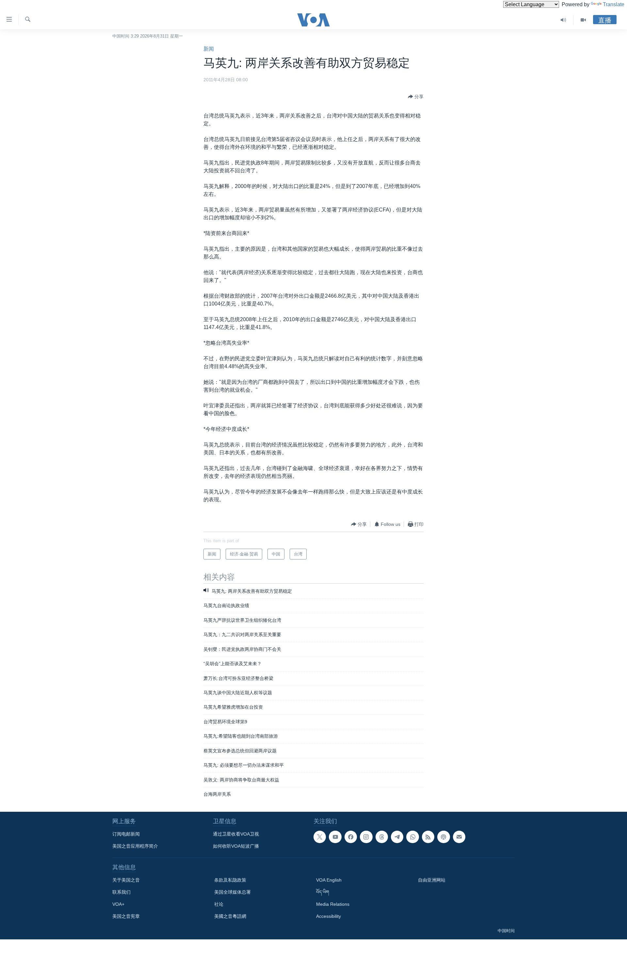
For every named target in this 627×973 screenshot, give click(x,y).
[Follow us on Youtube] (335, 837)
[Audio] (563, 20)
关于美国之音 (126, 880)
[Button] (416, 97)
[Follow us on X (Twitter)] (320, 837)
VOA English (329, 880)
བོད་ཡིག (322, 892)
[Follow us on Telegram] (397, 837)
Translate (613, 4)
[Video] (583, 20)
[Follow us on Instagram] (366, 837)
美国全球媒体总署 (232, 892)
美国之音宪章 (126, 916)
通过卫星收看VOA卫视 (236, 834)
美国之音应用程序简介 (135, 846)
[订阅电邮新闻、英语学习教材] (459, 837)
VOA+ (118, 904)
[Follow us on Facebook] (351, 837)
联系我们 (121, 892)
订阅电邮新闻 (126, 834)
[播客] (443, 837)
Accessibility (328, 916)
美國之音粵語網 (230, 916)
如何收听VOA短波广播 (236, 846)
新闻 (208, 49)
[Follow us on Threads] (382, 837)
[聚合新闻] (428, 837)
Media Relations (332, 904)
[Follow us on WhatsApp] (412, 837)
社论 (218, 904)
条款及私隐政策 (230, 880)
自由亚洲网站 (431, 880)
